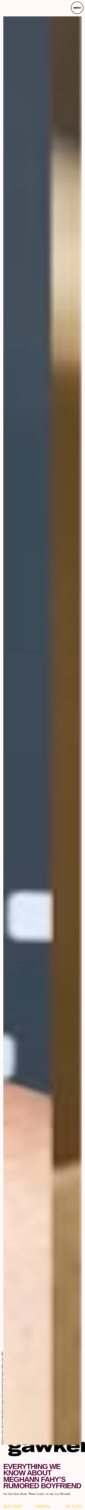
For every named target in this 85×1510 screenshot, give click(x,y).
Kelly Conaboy (13, 1506)
